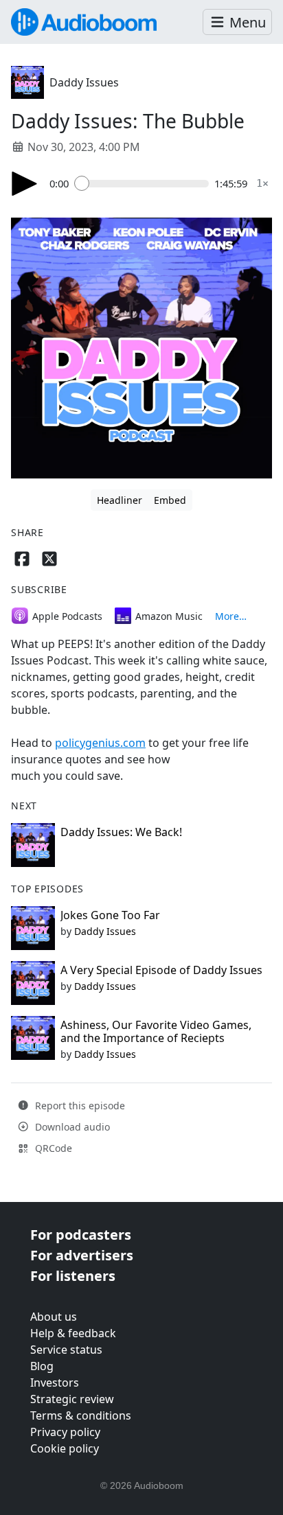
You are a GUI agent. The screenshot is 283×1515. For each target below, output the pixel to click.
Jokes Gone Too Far (110, 915)
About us (53, 1316)
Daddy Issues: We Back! (121, 832)
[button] (237, 22)
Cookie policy (64, 1448)
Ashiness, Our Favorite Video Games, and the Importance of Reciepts (155, 1031)
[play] (24, 184)
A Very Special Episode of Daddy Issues (161, 970)
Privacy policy (65, 1431)
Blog (42, 1366)
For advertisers (81, 1255)
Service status (66, 1349)
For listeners (72, 1276)
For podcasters (80, 1234)
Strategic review (72, 1399)
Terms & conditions (80, 1415)
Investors (54, 1382)
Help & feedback (73, 1333)
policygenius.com (100, 742)
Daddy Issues (84, 82)
